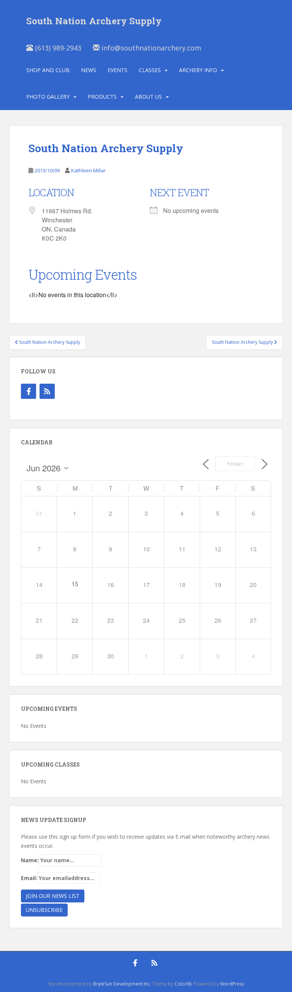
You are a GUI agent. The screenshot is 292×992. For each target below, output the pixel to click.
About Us (148, 96)
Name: (30, 860)
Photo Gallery (48, 96)
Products (102, 96)
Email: (29, 878)
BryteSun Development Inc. (122, 984)
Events (117, 70)
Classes (150, 70)
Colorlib (183, 984)
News (88, 70)
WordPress (232, 984)
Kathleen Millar (88, 170)
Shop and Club (48, 70)
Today (235, 464)
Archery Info (198, 70)
